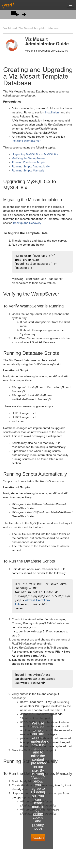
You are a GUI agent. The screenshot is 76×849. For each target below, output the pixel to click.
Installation (52, 112)
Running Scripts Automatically (31, 166)
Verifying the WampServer (28, 158)
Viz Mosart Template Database (39, 28)
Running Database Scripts (28, 162)
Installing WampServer (26, 140)
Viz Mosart (10, 28)
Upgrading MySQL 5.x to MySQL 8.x (35, 154)
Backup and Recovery (27, 222)
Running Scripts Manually (28, 170)
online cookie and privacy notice (38, 821)
